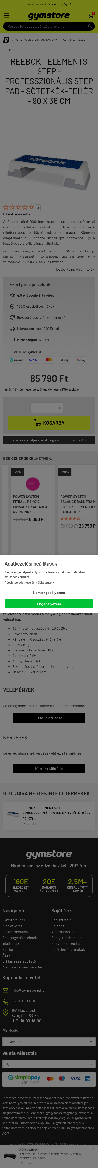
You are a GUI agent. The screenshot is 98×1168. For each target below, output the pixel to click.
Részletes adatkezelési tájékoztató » (29, 582)
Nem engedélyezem (49, 592)
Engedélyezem (49, 604)
